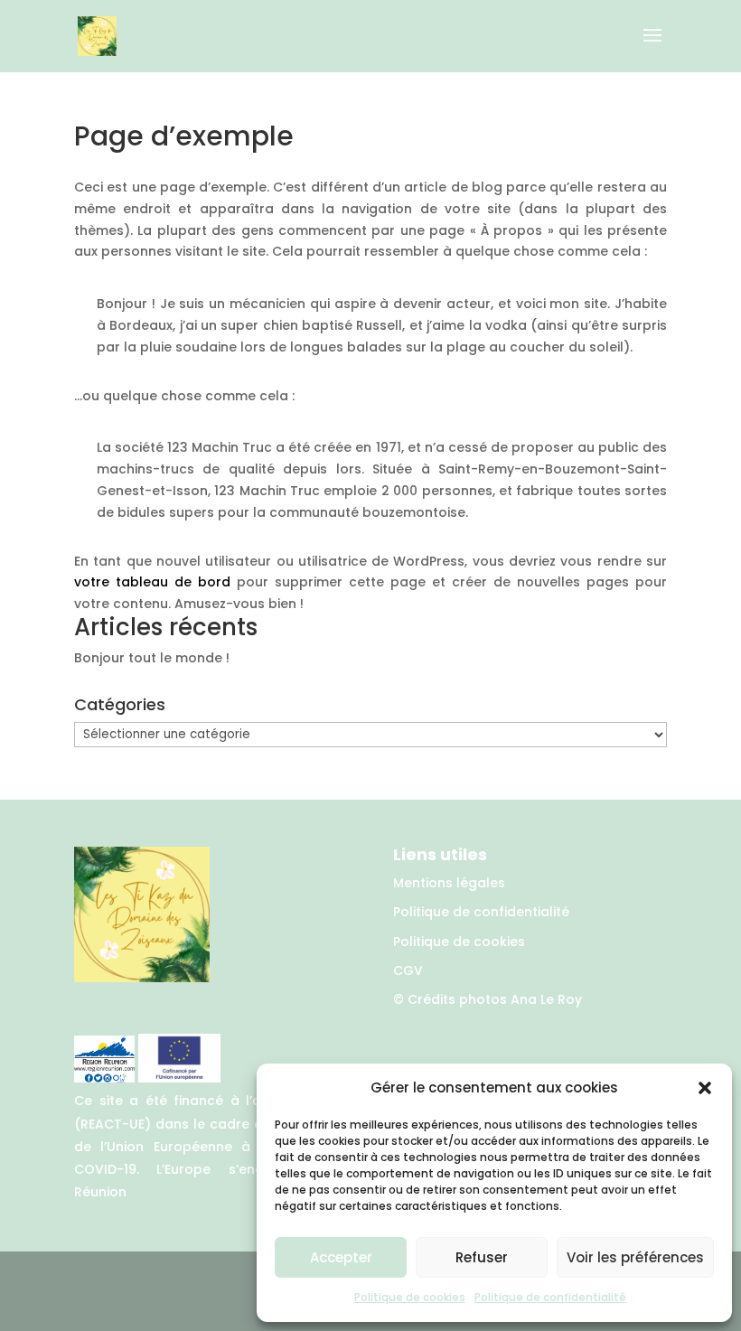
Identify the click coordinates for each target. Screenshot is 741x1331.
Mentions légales (449, 883)
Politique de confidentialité (550, 1297)
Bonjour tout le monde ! (152, 658)
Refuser (481, 1257)
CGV (408, 970)
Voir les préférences (635, 1257)
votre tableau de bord (152, 582)
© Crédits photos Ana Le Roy (487, 999)
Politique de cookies (409, 1297)
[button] (705, 1088)
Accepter (341, 1257)
